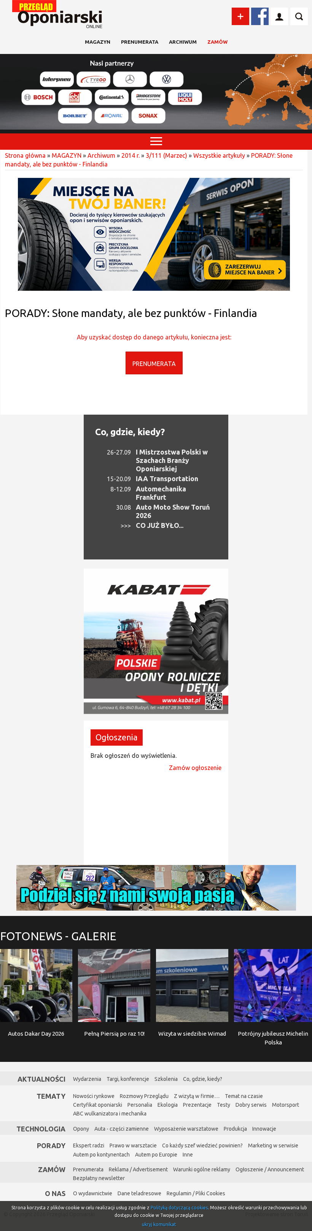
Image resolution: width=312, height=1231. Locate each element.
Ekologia (168, 1105)
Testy (223, 1105)
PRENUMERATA (154, 363)
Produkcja (235, 1129)
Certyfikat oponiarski (97, 1105)
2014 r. (130, 155)
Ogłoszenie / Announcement (270, 1169)
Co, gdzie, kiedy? (130, 432)
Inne (188, 1155)
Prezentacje (197, 1105)
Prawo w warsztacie (133, 1145)
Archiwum (183, 41)
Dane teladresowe (139, 1193)
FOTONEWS (58, 936)
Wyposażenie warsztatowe (186, 1129)
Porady (51, 1145)
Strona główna (25, 155)
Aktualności (41, 1079)
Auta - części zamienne (121, 1129)
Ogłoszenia (117, 737)
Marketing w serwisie (273, 1145)
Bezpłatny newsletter (99, 1178)
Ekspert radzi (88, 1145)
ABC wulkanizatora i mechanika (109, 1114)
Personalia (139, 1105)
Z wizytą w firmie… (197, 1096)
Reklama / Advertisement (138, 1169)
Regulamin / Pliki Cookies (196, 1193)
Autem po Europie (156, 1155)
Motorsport (285, 1105)
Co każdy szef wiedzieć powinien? (202, 1145)
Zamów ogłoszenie (195, 767)
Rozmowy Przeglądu (144, 1096)
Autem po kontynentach (101, 1155)
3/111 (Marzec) (166, 155)
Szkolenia (166, 1079)
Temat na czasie (244, 1096)
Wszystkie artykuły (219, 155)
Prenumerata (139, 41)
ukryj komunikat (159, 1224)
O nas (55, 1193)
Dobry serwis (251, 1105)
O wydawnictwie (92, 1193)
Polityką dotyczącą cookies (179, 1207)
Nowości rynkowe (94, 1096)
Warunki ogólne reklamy (201, 1169)
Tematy (51, 1096)
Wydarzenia (87, 1079)
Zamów (217, 41)
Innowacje (264, 1129)
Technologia (40, 1129)
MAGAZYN (97, 41)
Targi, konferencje (128, 1079)
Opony (81, 1129)
